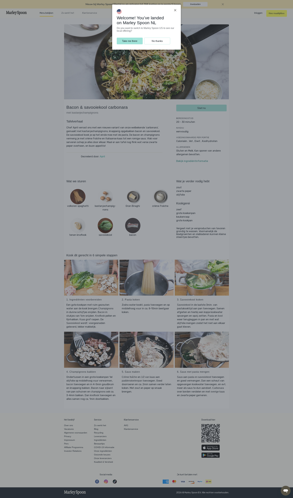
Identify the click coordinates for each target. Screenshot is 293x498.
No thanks (157, 41)
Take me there (129, 41)
